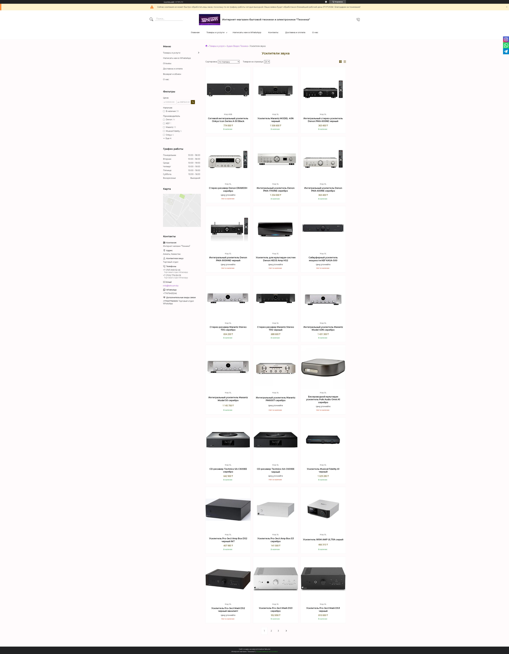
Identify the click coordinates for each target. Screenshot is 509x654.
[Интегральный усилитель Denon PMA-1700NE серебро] (275, 159)
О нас (315, 32)
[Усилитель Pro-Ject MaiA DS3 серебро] (275, 579)
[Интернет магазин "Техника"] (209, 19)
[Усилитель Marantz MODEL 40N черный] (275, 89)
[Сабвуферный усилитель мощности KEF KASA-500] (323, 228)
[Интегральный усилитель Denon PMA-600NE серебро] (323, 159)
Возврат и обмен (172, 74)
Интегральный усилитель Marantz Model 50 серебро (228, 399)
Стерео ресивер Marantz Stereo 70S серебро (228, 328)
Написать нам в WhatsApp (247, 32)
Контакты (273, 32)
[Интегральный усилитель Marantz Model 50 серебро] (228, 367)
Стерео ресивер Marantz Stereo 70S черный (275, 328)
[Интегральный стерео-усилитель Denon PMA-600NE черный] (323, 89)
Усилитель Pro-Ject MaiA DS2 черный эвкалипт (228, 609)
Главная (195, 32)
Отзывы (167, 63)
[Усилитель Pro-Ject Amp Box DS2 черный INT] (228, 509)
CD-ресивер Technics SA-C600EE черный (275, 470)
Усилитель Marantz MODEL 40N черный (276, 120)
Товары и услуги (216, 32)
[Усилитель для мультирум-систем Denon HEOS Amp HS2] (275, 228)
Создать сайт (169, 2)
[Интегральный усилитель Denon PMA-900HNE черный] (228, 228)
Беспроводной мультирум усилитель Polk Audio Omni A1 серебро (323, 399)
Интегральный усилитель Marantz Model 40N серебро (323, 328)
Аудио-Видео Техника (237, 46)
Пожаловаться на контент (267, 651)
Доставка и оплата (295, 32)
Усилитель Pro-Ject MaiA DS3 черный (323, 609)
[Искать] (151, 19)
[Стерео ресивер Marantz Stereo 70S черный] (275, 298)
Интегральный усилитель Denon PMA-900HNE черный (228, 259)
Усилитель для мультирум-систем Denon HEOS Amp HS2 (275, 259)
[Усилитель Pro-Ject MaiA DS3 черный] (323, 579)
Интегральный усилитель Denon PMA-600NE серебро (323, 189)
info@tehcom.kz (170, 286)
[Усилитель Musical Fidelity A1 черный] (323, 439)
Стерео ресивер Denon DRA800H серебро (228, 189)
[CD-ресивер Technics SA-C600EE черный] (275, 439)
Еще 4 (168, 138)
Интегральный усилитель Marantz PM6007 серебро (275, 399)
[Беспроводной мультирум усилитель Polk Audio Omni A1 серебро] (323, 367)
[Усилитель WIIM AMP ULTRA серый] (323, 509)
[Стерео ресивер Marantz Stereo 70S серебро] (228, 298)
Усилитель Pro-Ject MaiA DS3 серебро (275, 609)
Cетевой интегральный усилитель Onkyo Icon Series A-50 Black (228, 120)
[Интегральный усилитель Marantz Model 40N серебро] (323, 298)
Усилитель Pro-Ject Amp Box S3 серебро (275, 540)
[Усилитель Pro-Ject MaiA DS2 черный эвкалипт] (228, 579)
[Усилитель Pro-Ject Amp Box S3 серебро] (275, 509)
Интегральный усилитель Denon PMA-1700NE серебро (276, 189)
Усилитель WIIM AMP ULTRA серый (323, 539)
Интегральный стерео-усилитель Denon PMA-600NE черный (323, 120)
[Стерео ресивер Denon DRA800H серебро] (228, 159)
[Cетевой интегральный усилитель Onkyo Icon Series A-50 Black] (228, 89)
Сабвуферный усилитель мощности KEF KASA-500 (323, 259)
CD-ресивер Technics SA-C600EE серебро (228, 470)
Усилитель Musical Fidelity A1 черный (323, 470)
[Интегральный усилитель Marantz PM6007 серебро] (275, 367)
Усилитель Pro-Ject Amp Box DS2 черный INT (228, 540)
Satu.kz (267, 649)
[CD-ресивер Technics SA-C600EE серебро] (228, 439)
